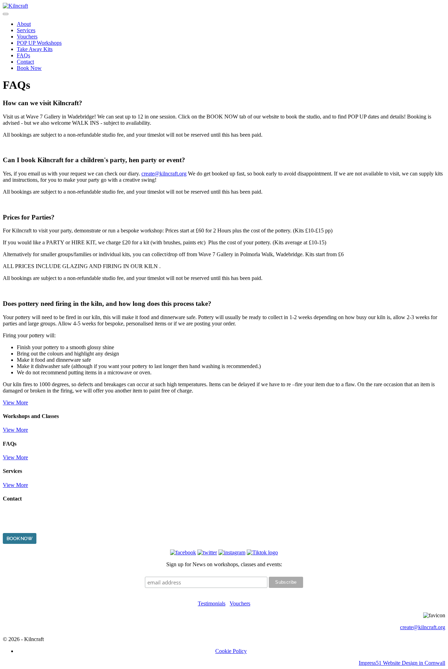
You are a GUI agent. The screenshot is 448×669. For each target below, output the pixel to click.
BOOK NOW (20, 538)
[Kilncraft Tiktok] (262, 552)
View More (15, 402)
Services (26, 30)
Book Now (29, 68)
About (24, 24)
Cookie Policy (231, 651)
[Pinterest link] (207, 552)
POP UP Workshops (39, 43)
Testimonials (211, 603)
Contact (25, 62)
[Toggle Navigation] (5, 14)
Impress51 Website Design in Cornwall (402, 663)
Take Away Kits (34, 49)
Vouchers (27, 36)
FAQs (23, 55)
